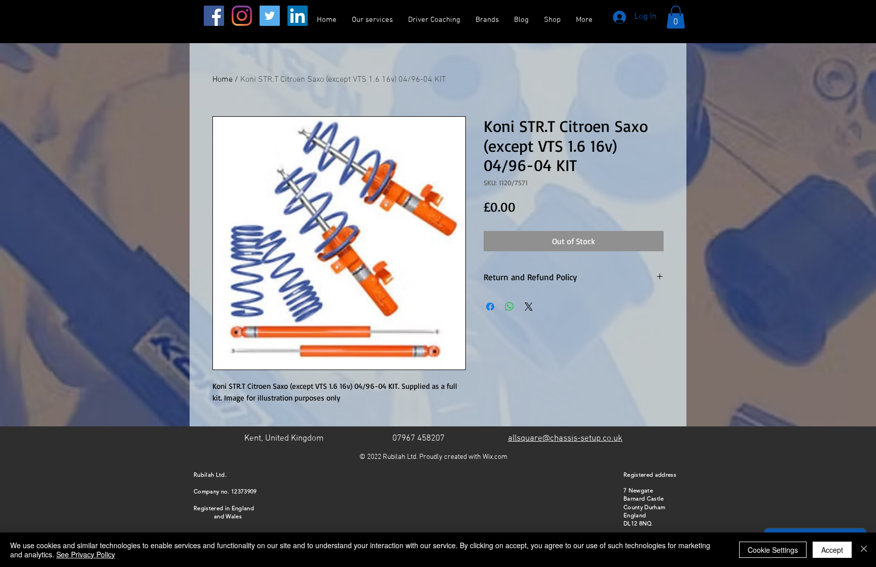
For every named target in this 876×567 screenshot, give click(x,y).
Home (222, 80)
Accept (832, 550)
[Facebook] (214, 16)
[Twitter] (270, 16)
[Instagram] (242, 16)
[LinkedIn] (297, 16)
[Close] (864, 550)
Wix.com (495, 457)
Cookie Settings (773, 550)
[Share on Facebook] (490, 307)
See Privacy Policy (85, 554)
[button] (675, 17)
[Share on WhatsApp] (509, 307)
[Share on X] (529, 307)
